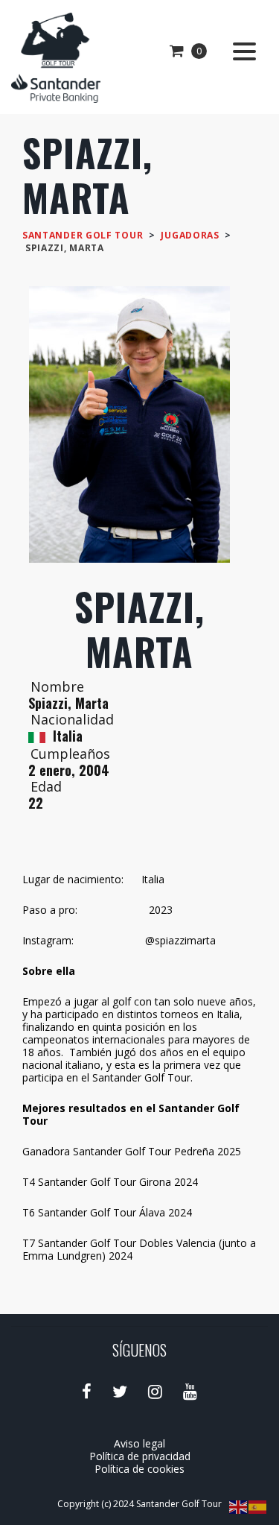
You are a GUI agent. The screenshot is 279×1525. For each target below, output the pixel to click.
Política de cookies (139, 1468)
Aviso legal (139, 1443)
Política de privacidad (139, 1456)
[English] (238, 1506)
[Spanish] (258, 1506)
